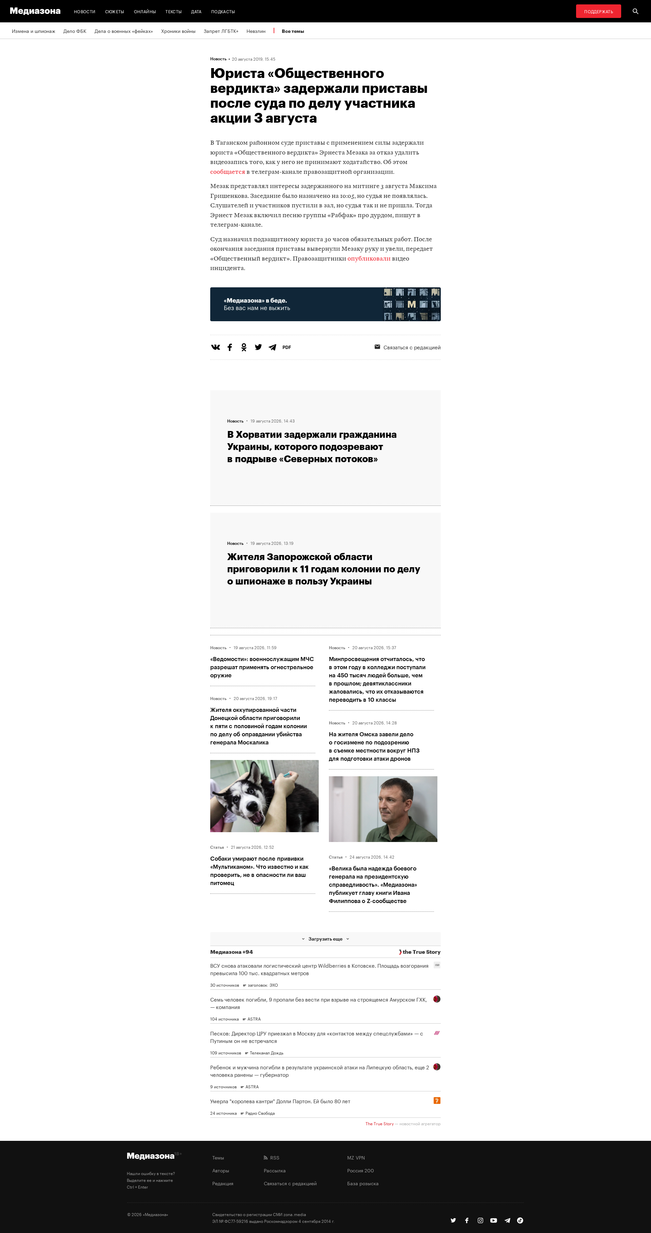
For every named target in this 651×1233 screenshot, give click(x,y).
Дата (196, 11)
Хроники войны (178, 30)
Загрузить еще (325, 939)
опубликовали (369, 259)
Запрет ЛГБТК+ (221, 30)
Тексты (173, 11)
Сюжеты (114, 11)
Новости (85, 11)
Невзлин (255, 30)
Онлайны (145, 11)
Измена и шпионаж (33, 30)
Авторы (220, 1170)
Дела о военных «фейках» (124, 30)
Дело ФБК (74, 30)
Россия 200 (360, 1170)
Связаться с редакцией (412, 347)
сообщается (227, 172)
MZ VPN (356, 1157)
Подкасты (223, 11)
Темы (218, 1157)
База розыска (363, 1183)
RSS (273, 1157)
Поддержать (598, 11)
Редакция (222, 1183)
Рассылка (275, 1170)
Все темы (293, 31)
